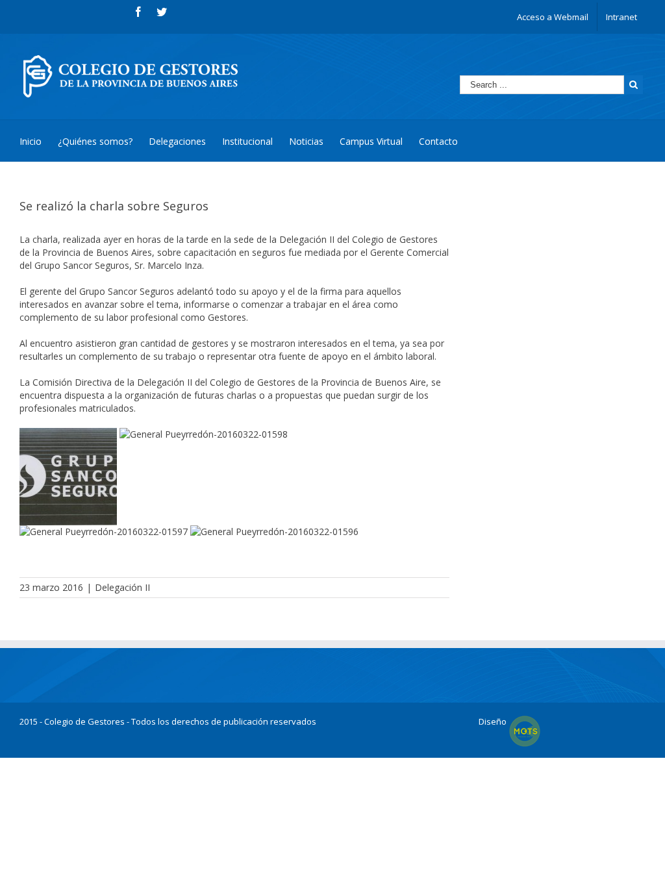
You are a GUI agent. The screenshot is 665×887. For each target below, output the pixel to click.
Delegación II (122, 587)
